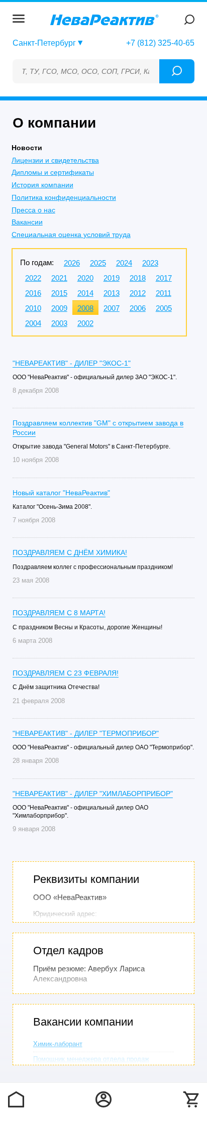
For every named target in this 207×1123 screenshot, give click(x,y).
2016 (33, 293)
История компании (42, 185)
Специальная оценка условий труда (71, 235)
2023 (150, 263)
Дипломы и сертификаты (53, 172)
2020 (85, 278)
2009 (59, 308)
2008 (85, 308)
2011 (163, 293)
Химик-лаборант (57, 1044)
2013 (112, 293)
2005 (164, 308)
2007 (112, 308)
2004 (33, 323)
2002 (85, 323)
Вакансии (27, 222)
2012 (138, 293)
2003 (59, 323)
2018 (138, 278)
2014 (85, 293)
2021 (59, 278)
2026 (72, 263)
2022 (33, 278)
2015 (59, 293)
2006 (138, 308)
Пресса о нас (33, 210)
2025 (98, 263)
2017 (164, 278)
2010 (33, 308)
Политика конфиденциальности (64, 197)
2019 (112, 278)
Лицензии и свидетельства (55, 160)
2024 (124, 263)
